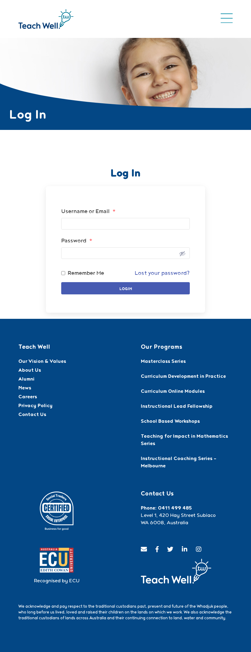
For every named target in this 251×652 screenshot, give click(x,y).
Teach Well (34, 348)
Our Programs (161, 348)
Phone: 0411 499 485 (166, 508)
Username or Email (88, 211)
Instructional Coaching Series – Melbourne (178, 463)
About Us (29, 370)
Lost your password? (162, 273)
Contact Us (32, 415)
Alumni (26, 379)
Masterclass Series (163, 362)
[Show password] (182, 253)
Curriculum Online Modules (173, 392)
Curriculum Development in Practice (183, 377)
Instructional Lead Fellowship (176, 406)
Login (125, 289)
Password (76, 240)
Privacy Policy (35, 406)
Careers (27, 397)
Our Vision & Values (42, 362)
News (24, 388)
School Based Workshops (170, 421)
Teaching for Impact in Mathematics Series (184, 440)
